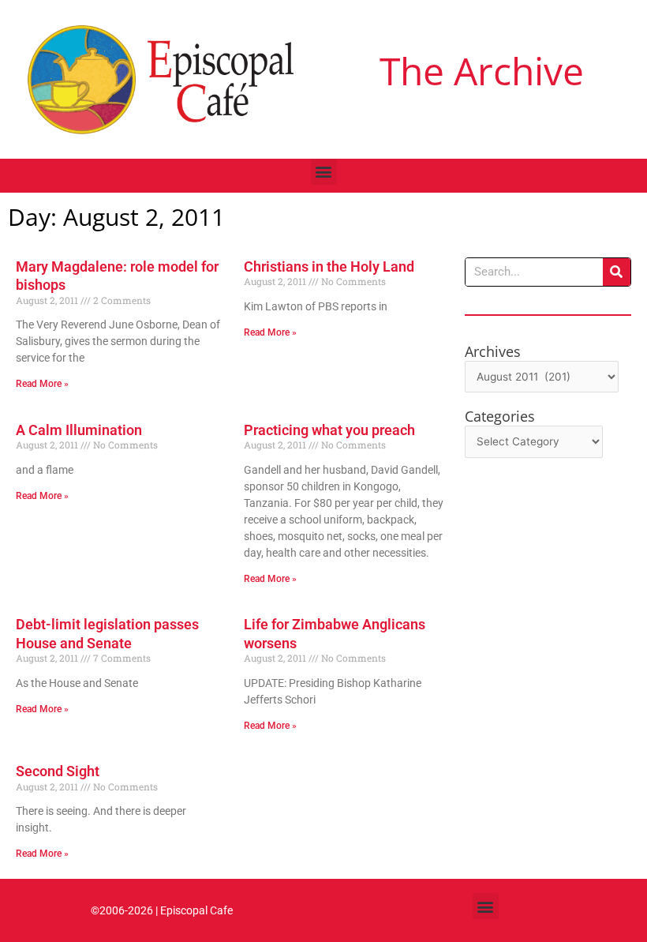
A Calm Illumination (79, 430)
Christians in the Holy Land (329, 266)
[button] (324, 172)
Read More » (42, 383)
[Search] (616, 272)
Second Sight (57, 771)
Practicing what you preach (329, 430)
